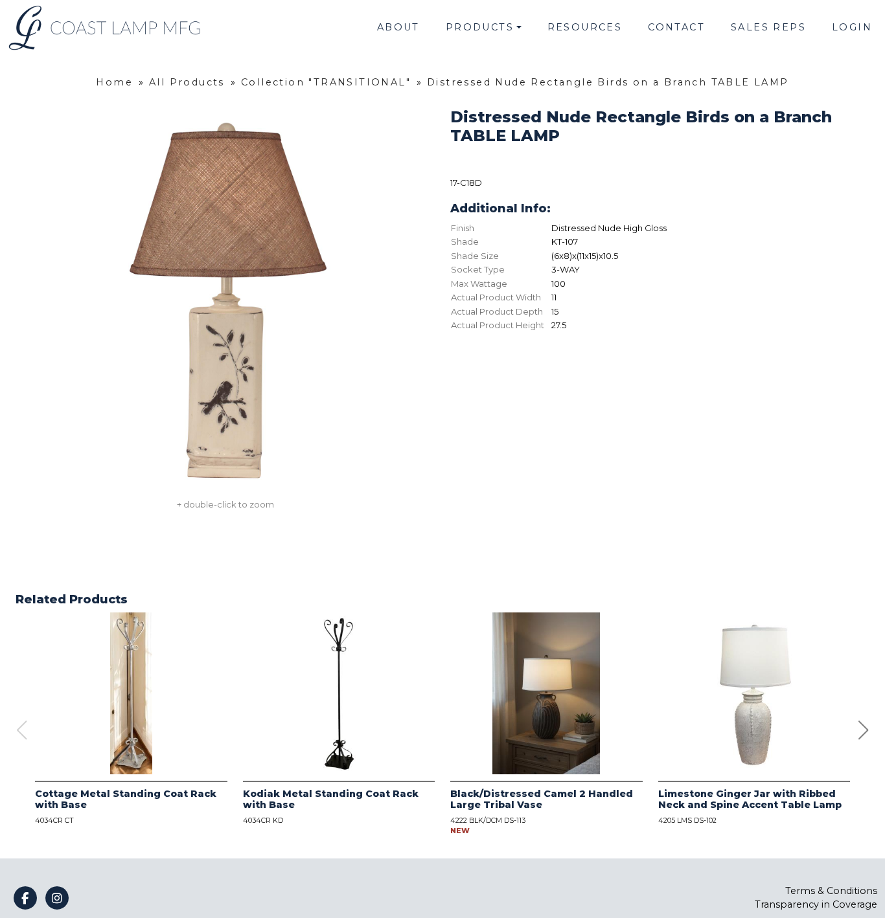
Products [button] (480, 27)
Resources (585, 27)
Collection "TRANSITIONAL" (326, 82)
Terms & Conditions (831, 891)
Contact (676, 27)
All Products (187, 82)
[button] (863, 730)
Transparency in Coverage (816, 904)
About (398, 27)
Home (114, 82)
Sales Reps (768, 27)
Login (852, 27)
